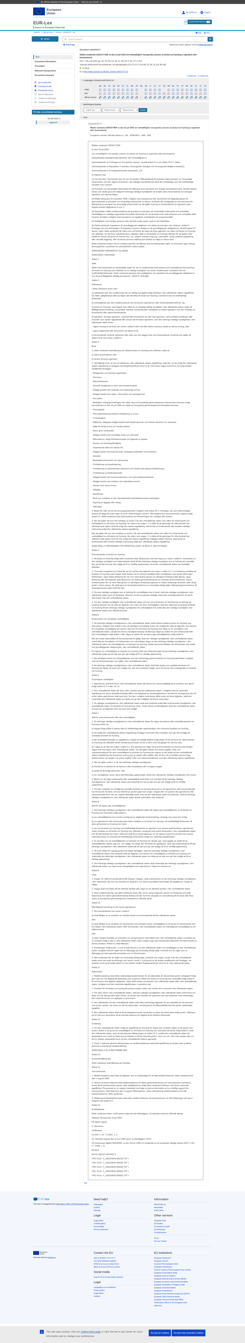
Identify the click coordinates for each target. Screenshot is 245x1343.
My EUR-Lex (191, 12)
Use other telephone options (105, 1261)
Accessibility (99, 1226)
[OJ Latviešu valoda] (155, 97)
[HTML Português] (182, 90)
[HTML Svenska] (205, 90)
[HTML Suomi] (200, 90)
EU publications (160, 1232)
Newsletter (158, 1207)
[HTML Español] (105, 90)
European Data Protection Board (167, 1297)
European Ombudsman (163, 1291)
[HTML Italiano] (150, 90)
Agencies (158, 1305)
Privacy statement (101, 1229)
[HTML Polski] (178, 90)
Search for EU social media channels (108, 1277)
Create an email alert (47, 98)
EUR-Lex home (48, 32)
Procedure (40, 66)
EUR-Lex (42, 22)
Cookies (97, 1296)
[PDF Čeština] (109, 93)
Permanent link (44, 86)
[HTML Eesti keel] (123, 90)
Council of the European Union (166, 1264)
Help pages (98, 1204)
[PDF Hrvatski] (146, 93)
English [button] (207, 12)
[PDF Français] (137, 93)
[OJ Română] (187, 97)
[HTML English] (132, 90)
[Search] (210, 39)
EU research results (162, 1226)
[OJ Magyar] (164, 97)
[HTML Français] (137, 90)
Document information (45, 61)
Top (85, 1183)
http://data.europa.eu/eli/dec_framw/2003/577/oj (105, 72)
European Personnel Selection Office (168, 1300)
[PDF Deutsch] (118, 93)
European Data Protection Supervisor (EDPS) (172, 1294)
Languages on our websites (105, 1287)
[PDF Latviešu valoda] (155, 93)
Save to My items (45, 94)
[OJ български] (100, 97)
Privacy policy (99, 1290)
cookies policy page (91, 1332)
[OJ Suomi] (200, 97)
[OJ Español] (105, 97)
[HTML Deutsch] (118, 90)
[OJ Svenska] (205, 97)
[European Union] (40, 1253)
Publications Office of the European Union (72, 1204)
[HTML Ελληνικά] (127, 90)
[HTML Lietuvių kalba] (159, 90)
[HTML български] (100, 90)
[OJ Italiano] (150, 97)
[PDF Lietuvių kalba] (159, 93)
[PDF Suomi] (200, 93)
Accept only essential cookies (188, 1333)
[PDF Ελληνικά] (127, 93)
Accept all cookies (160, 1333)
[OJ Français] (137, 97)
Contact (97, 1207)
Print (208, 33)
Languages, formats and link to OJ (98, 80)
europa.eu (52, 1257)
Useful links (159, 1210)
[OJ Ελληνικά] (127, 97)
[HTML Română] (187, 90)
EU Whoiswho (159, 1229)
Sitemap (97, 1210)
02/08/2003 (53, 118)
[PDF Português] (182, 93)
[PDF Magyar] (164, 93)
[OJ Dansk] (114, 97)
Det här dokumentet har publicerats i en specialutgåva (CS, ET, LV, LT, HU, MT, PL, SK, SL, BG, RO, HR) (123, 64)
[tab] (144, 80)
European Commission (163, 1267)
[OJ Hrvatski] (146, 97)
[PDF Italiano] (150, 93)
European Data (160, 1220)
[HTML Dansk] (114, 90)
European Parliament (162, 1258)
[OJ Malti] (168, 97)
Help (199, 33)
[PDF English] (132, 93)
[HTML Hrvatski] (146, 90)
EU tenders (158, 1223)
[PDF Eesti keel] (123, 93)
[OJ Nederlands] (173, 97)
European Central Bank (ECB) (165, 1273)
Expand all (192, 76)
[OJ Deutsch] (118, 97)
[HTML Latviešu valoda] (155, 90)
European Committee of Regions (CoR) (169, 1285)
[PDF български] (100, 93)
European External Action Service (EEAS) (170, 1279)
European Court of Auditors (165, 1276)
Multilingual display (92, 104)
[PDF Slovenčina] (191, 93)
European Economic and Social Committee (171, 1282)
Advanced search (205, 45)
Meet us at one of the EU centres (107, 1267)
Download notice (45, 90)
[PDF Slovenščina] (196, 93)
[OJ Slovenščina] (196, 97)
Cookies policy (99, 1223)
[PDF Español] (105, 93)
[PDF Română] (187, 93)
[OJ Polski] (178, 97)
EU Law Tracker (160, 1241)
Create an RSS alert (46, 102)
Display (143, 110)
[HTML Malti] (168, 90)
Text (37, 57)
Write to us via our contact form (106, 1264)
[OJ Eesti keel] (123, 97)
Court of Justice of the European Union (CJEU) (172, 1270)
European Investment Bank (165, 1288)
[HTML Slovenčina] (191, 90)
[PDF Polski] (178, 93)
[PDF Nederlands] (173, 93)
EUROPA (37, 32)
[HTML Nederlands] (173, 90)
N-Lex (156, 1238)
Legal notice (99, 1220)
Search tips (70, 45)
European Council (161, 1261)
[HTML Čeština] (109, 90)
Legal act (53, 122)
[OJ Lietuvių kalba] (159, 97)
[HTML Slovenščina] (196, 90)
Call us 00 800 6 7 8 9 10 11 (104, 1258)
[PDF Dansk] (114, 93)
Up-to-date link (44, 82)
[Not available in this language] (141, 90)
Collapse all (203, 76)
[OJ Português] (182, 97)
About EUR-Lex (160, 1204)
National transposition (45, 70)
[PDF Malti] (168, 93)
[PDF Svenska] (205, 93)
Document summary (44, 75)
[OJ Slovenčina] (191, 97)
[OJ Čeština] (109, 97)
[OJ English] (132, 97)
